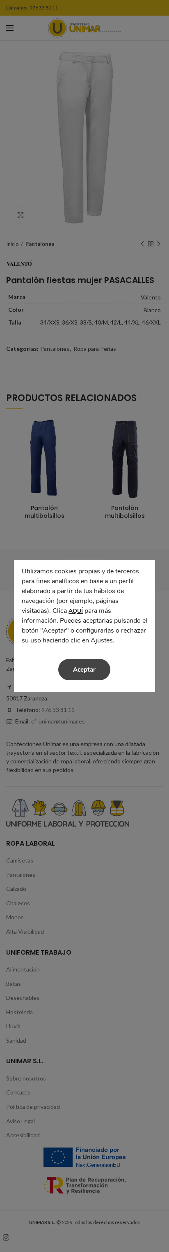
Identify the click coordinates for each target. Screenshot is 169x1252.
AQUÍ (76, 611)
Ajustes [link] (102, 640)
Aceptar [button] (84, 669)
